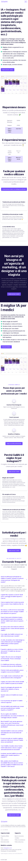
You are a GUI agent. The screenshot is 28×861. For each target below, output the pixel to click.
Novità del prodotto (5, 841)
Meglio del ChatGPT (8, 478)
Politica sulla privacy (19, 841)
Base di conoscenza (19, 836)
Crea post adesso (6, 346)
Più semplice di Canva (9, 494)
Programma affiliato (5, 836)
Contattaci (17, 837)
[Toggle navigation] (25, 2)
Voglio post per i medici (7, 69)
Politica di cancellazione (20, 839)
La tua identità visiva (8, 226)
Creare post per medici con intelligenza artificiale (14, 189)
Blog (2, 837)
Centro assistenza (4, 839)
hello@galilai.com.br (7, 847)
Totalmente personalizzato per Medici (13, 202)
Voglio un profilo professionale (14, 443)
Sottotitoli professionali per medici (12, 214)
